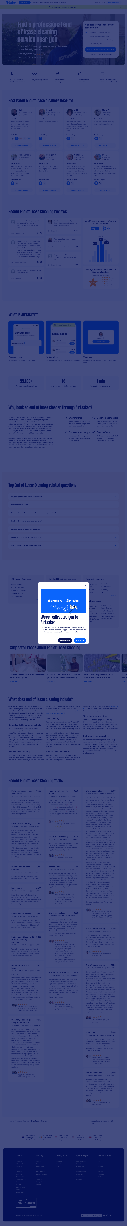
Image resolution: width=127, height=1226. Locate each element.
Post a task (80, 640)
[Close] (85, 585)
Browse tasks (65, 640)
